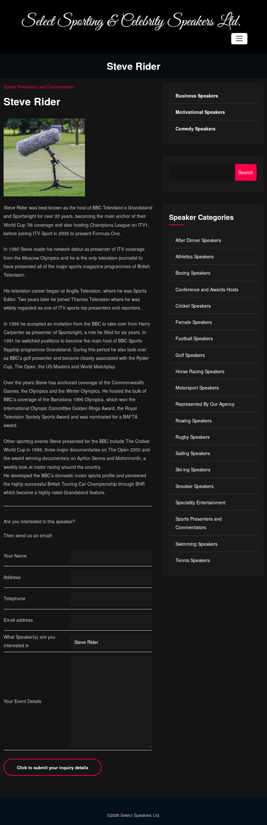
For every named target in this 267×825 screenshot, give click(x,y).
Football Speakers (194, 338)
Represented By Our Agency (205, 404)
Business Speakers (197, 95)
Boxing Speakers (193, 272)
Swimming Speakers (197, 544)
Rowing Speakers (194, 420)
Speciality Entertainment (200, 502)
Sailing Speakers (193, 453)
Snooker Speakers (195, 486)
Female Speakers (194, 322)
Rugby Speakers (193, 437)
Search (245, 172)
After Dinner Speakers (198, 240)
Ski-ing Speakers (193, 469)
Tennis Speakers (193, 560)
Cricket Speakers (193, 305)
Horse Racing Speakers (200, 371)
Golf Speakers (190, 355)
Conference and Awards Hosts (207, 289)
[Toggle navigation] (239, 38)
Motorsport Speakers (197, 387)
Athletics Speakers (195, 256)
